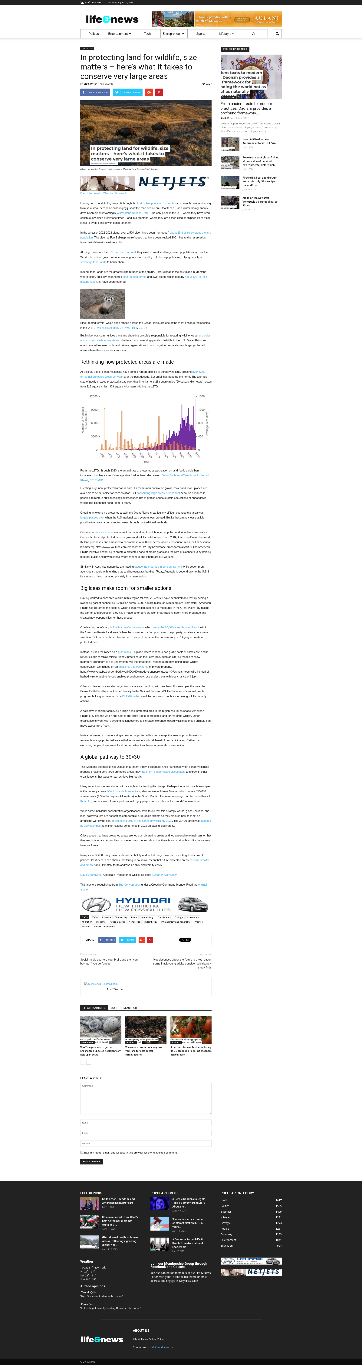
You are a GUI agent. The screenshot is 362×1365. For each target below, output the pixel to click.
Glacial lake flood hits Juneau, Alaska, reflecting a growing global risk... (120, 1241)
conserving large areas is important (158, 493)
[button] (277, 33)
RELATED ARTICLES (94, 1007)
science (225, 1217)
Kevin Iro (85, 801)
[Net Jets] (251, 1275)
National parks (117, 921)
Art (254, 33)
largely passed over (92, 517)
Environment (87, 48)
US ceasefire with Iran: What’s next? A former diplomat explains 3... (120, 1221)
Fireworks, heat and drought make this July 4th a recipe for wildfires (259, 181)
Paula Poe (87, 1304)
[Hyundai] (251, 1263)
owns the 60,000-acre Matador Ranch (176, 627)
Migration (87, 921)
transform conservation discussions (163, 771)
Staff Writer (90, 83)
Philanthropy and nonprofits (175, 921)
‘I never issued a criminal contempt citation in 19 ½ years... (187, 1223)
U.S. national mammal (122, 252)
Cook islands (164, 917)
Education (227, 1245)
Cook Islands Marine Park (124, 791)
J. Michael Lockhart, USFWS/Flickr (115, 327)
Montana (101, 921)
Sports (201, 33)
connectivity (147, 917)
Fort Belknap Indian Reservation (156, 203)
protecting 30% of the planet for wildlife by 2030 (143, 820)
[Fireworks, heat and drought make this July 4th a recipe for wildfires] (230, 182)
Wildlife (86, 926)
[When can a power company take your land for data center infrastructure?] (145, 1030)
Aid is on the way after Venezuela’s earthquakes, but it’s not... (260, 201)
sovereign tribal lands (93, 262)
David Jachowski (90, 193)
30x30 (94, 917)
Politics (94, 33)
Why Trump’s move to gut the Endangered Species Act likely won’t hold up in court (100, 1051)
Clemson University (115, 193)
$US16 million (131, 696)
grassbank (124, 652)
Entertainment (118, 33)
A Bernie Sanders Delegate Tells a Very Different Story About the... (188, 1203)
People (225, 1228)
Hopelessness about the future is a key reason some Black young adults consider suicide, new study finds (182, 963)
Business (131, 1042)
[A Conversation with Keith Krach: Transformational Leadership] (159, 1244)
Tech (147, 33)
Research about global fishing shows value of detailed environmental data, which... (260, 161)
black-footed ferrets (134, 276)
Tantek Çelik (88, 1292)
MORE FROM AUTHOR (124, 1007)
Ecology (179, 917)
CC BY (143, 327)
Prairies (199, 921)
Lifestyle (225, 33)
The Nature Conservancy (128, 627)
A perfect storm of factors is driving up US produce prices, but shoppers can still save (191, 1051)
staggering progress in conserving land (158, 566)
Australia (106, 917)
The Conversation (129, 884)
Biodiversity (121, 917)
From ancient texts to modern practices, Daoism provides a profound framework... (246, 108)
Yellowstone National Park (133, 213)
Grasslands (193, 917)
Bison (134, 917)
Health (225, 1200)
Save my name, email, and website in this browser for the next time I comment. (131, 1152)
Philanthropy (150, 921)
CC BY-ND (96, 480)
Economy (226, 1234)
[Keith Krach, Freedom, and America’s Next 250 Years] (89, 1203)
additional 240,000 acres (133, 666)
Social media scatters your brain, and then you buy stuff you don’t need (109, 961)
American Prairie (102, 532)
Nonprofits (134, 921)
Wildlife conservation (104, 926)
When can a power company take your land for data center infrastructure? (144, 1051)
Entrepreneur (172, 33)
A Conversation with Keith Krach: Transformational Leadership (187, 1243)
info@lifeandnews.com (161, 1347)
